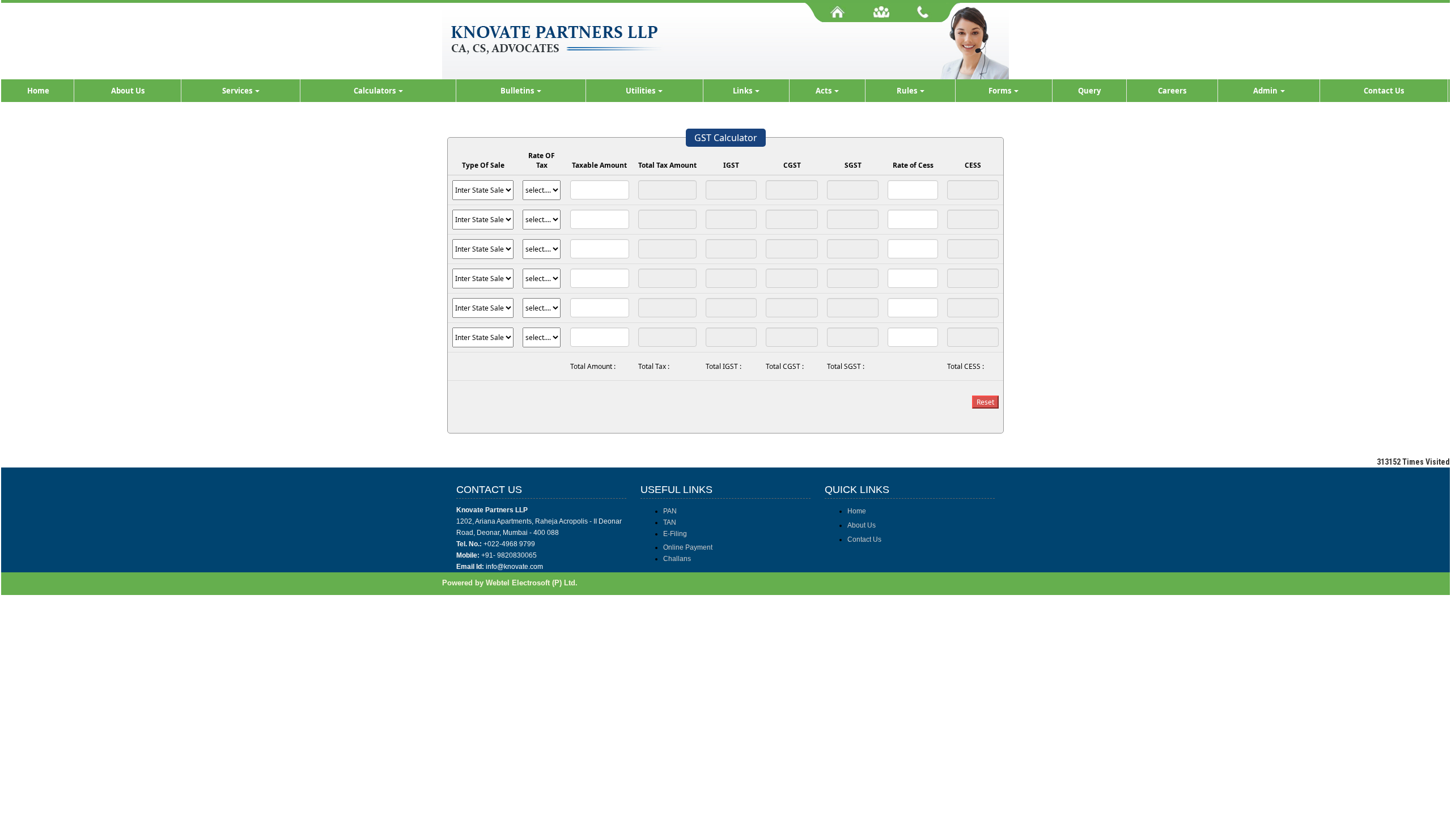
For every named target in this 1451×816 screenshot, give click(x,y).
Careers (1172, 91)
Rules (908, 91)
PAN (670, 511)
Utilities (641, 91)
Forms (1000, 91)
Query (1089, 91)
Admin (1266, 91)
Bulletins (518, 91)
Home (38, 91)
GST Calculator (725, 137)
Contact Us (1384, 91)
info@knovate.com (514, 567)
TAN (669, 522)
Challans (677, 559)
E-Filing (675, 534)
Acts (824, 91)
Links (743, 91)
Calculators (375, 91)
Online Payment (687, 547)
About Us (128, 91)
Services (238, 91)
